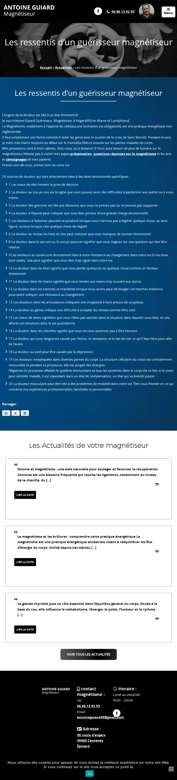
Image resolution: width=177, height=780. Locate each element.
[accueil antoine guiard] (56, 691)
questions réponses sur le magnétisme (124, 153)
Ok (90, 773)
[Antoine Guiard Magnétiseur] (29, 12)
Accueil (46, 67)
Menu (168, 13)
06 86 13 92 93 (123, 11)
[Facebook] (96, 11)
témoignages (16, 159)
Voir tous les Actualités (88, 654)
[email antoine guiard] (146, 5)
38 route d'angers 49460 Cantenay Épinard (91, 740)
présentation (81, 153)
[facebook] (116, 713)
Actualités (63, 67)
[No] (171, 769)
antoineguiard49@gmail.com (100, 717)
